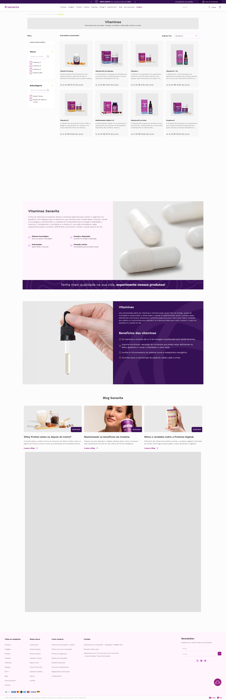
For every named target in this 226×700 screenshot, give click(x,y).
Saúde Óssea (38, 96)
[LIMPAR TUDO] (37, 42)
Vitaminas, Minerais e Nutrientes (44, 14)
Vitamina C (37, 62)
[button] (210, 2)
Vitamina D (37, 66)
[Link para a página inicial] (29, 14)
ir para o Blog (29, 448)
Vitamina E (37, 69)
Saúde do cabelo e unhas (40, 101)
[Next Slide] (135, 1)
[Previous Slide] (91, 1)
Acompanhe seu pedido (184, 2)
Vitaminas (60, 14)
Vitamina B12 (37, 73)
